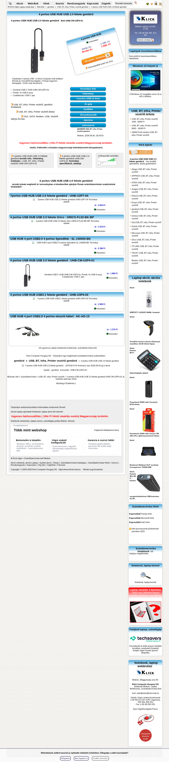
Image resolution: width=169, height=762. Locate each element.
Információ (88, 125)
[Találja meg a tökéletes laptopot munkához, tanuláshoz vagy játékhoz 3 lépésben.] (145, 622)
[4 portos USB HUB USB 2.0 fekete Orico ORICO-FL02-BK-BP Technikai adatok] (66, 223)
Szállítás (88, 109)
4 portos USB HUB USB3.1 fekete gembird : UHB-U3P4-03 (49, 294)
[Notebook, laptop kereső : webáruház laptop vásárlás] (145, 580)
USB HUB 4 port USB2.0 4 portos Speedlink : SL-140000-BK (50, 238)
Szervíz (60, 3)
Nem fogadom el (81, 758)
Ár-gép (88, 104)
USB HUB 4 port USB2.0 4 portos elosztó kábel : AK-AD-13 (49, 316)
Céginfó (106, 3)
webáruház (26, 407)
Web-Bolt (33, 3)
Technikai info (88, 89)
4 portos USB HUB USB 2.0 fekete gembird (108, 7)
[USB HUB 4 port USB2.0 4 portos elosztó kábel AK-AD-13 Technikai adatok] (27, 343)
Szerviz (114, 463)
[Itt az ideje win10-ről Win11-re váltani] (145, 90)
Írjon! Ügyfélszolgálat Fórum (145, 709)
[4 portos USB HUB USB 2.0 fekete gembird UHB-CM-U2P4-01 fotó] (38, 50)
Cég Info (41, 465)
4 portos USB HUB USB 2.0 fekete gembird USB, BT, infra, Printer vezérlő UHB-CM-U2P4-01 (29, 160)
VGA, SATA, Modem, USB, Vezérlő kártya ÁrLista (34, 117)
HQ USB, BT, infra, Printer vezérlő (146, 222)
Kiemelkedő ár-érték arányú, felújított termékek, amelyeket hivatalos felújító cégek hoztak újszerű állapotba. (145, 649)
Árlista (56, 463)
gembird (50, 7)
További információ (100, 758)
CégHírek (51, 465)
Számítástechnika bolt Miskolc (37, 458)
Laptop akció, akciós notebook (146, 279)
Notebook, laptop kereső (145, 582)
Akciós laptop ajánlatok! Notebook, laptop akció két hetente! (37, 412)
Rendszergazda (76, 3)
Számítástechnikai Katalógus (73, 463)
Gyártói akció (45, 463)
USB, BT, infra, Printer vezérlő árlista (36, 112)
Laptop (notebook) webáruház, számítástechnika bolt (73, 348)
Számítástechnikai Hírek (98, 463)
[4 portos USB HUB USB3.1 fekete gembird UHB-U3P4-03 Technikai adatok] (66, 301)
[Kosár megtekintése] (160, 5)
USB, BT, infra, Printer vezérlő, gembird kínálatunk (31, 105)
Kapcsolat (92, 3)
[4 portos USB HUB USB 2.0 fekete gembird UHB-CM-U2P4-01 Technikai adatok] (27, 287)
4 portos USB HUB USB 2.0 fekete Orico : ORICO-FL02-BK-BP (52, 217)
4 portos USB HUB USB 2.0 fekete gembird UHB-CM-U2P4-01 (74, 160)
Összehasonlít (88, 115)
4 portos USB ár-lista (88, 98)
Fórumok (61, 465)
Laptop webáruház (26, 7)
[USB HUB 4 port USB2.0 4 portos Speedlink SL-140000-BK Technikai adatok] (66, 245)
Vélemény (88, 93)
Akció (19, 3)
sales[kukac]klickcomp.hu (148, 693)
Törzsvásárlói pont (96, 65)
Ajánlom (88, 120)
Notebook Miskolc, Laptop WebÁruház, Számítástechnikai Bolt (145, 687)
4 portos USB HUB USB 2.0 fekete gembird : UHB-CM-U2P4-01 (52, 260)
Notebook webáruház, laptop (23, 421)
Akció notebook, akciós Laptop (24, 463)
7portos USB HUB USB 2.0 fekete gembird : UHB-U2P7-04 (49, 195)
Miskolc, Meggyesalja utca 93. (145, 680)
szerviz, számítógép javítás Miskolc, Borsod (55, 421)
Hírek (46, 3)
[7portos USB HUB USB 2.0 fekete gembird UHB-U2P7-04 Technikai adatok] (66, 202)
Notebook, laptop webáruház (146, 664)
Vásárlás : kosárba (94, 59)
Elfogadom (65, 758)
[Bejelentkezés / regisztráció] (156, 5)
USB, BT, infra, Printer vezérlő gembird (72, 7)
